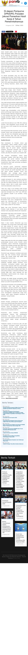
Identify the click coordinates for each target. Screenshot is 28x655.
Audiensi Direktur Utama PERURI (10, 432)
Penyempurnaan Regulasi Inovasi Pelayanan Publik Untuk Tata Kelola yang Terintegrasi (13, 421)
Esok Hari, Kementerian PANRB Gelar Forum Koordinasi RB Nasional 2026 (13, 429)
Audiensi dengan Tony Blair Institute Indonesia (13, 443)
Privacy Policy (17, 558)
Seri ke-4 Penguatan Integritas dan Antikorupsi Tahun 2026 (13, 440)
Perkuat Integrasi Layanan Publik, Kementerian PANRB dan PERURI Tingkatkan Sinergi (13, 408)
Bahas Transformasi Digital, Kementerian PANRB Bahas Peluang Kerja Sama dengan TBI (14, 425)
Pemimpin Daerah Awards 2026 (10, 417)
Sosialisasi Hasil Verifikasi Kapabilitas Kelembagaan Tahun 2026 (11, 436)
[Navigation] (22, 3)
